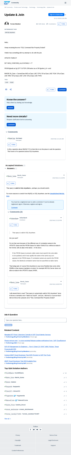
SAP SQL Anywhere (10, 32)
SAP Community (8, 7)
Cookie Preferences (18, 450)
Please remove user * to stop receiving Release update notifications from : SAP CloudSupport (35, 340)
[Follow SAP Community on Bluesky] (34, 429)
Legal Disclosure (53, 440)
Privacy (18, 435)
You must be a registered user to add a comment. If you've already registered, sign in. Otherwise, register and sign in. (32, 203)
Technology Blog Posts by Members (18, 337)
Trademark (17, 445)
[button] (58, 24)
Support (53, 445)
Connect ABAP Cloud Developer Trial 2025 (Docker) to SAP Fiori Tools (27, 355)
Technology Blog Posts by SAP (16, 357)
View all (6, 419)
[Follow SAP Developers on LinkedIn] (40, 429)
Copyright (18, 440)
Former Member (15, 24)
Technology (32, 7)
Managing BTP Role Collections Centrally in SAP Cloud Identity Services (27, 334)
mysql (11, 82)
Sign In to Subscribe (56, 14)
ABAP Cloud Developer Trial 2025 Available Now (20, 361)
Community (15, 2)
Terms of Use (53, 435)
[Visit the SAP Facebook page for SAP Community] (30, 429)
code (6, 82)
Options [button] (65, 15)
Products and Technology (20, 7)
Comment (62, 89)
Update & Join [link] (50, 7)
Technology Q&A (41, 7)
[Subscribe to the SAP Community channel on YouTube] (37, 429)
